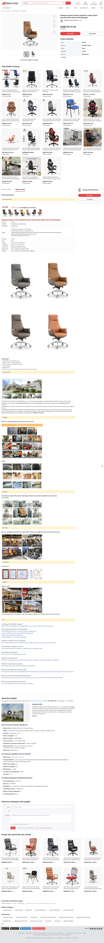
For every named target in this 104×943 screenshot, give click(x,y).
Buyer (67, 8)
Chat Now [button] (93, 33)
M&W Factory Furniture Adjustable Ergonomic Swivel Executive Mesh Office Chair (92, 91)
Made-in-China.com (45, 934)
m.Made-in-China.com (55, 934)
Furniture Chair (33, 917)
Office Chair (23, 11)
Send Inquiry (70, 33)
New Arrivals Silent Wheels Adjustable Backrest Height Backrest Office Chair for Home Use (31, 149)
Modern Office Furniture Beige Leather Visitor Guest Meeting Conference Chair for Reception (10, 888)
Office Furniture (15, 11)
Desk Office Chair (7, 921)
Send (13, 828)
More (3, 924)
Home (3, 11)
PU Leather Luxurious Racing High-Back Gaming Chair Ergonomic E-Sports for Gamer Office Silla (52, 149)
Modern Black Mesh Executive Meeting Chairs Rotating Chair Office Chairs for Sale (92, 149)
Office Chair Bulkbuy (68, 921)
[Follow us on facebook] (90, 928)
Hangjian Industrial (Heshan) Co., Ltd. (73, 20)
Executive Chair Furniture (36, 921)
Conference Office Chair (40, 910)
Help (75, 8)
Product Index (78, 933)
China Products (28, 933)
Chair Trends (57, 921)
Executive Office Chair (68, 910)
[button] (63, 3)
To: (9, 811)
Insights (84, 933)
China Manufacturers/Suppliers (39, 933)
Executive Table (18, 910)
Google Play (14, 928)
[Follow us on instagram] (95, 928)
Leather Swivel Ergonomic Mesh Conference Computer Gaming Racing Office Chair (11, 91)
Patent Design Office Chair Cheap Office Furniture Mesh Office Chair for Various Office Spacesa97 (52, 120)
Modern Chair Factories (21, 917)
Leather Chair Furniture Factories (48, 917)
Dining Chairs (29, 910)
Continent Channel (70, 933)
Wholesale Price (61, 933)
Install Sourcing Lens (39, 928)
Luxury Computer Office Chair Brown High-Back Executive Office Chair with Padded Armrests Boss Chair (10, 120)
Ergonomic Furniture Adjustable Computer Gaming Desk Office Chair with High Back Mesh (30, 178)
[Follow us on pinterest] (99, 928)
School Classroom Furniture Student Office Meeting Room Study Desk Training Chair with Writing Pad (71, 120)
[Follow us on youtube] (97, 928)
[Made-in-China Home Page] (10, 3)
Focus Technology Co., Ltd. (41, 937)
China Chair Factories (8, 917)
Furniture (8, 11)
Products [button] (26, 3)
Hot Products (21, 933)
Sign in (100, 4)
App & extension (84, 8)
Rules (101, 8)
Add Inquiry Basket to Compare (30, 60)
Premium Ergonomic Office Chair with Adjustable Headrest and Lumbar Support (10, 149)
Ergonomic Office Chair (54, 910)
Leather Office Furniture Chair (83, 917)
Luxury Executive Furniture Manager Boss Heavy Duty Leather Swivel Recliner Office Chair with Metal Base (92, 859)
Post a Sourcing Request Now (44, 828)
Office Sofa (21, 757)
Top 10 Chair (48, 921)
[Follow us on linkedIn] (101, 928)
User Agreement (60, 937)
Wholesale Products (52, 933)
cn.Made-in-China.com (66, 934)
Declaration (68, 937)
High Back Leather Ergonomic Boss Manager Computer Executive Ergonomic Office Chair (30, 91)
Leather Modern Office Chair (20, 921)
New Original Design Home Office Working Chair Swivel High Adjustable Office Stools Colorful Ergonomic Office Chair (11, 178)
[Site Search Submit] (68, 3)
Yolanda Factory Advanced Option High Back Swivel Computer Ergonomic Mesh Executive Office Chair (72, 149)
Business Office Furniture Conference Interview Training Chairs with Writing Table (31, 888)
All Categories (7, 8)
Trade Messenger (25, 928)
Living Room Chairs (7, 910)
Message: (7, 815)
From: (8, 807)
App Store (5, 928)
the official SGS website (38, 701)
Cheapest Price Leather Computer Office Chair (50, 90)
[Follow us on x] (93, 928)
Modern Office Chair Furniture (66, 917)
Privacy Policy (75, 937)
